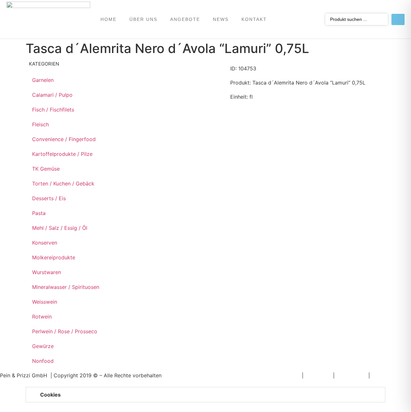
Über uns (143, 19)
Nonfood (43, 361)
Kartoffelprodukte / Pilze (62, 154)
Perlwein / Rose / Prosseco (64, 331)
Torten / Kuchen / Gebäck (63, 183)
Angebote (185, 19)
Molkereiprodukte (53, 257)
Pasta (39, 213)
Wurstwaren (46, 272)
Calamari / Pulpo (52, 95)
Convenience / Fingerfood (64, 139)
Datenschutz (351, 375)
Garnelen (43, 80)
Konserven (44, 242)
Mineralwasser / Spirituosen (65, 287)
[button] (205, 394)
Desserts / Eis (49, 198)
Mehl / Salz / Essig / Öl (59, 228)
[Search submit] (398, 19)
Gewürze (43, 346)
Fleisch (40, 124)
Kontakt (254, 19)
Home (109, 19)
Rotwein (42, 316)
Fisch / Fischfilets (53, 109)
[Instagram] (312, 19)
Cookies (50, 394)
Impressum (318, 375)
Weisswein (44, 302)
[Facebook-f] (300, 19)
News (221, 19)
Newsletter (287, 375)
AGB (377, 375)
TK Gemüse (46, 169)
